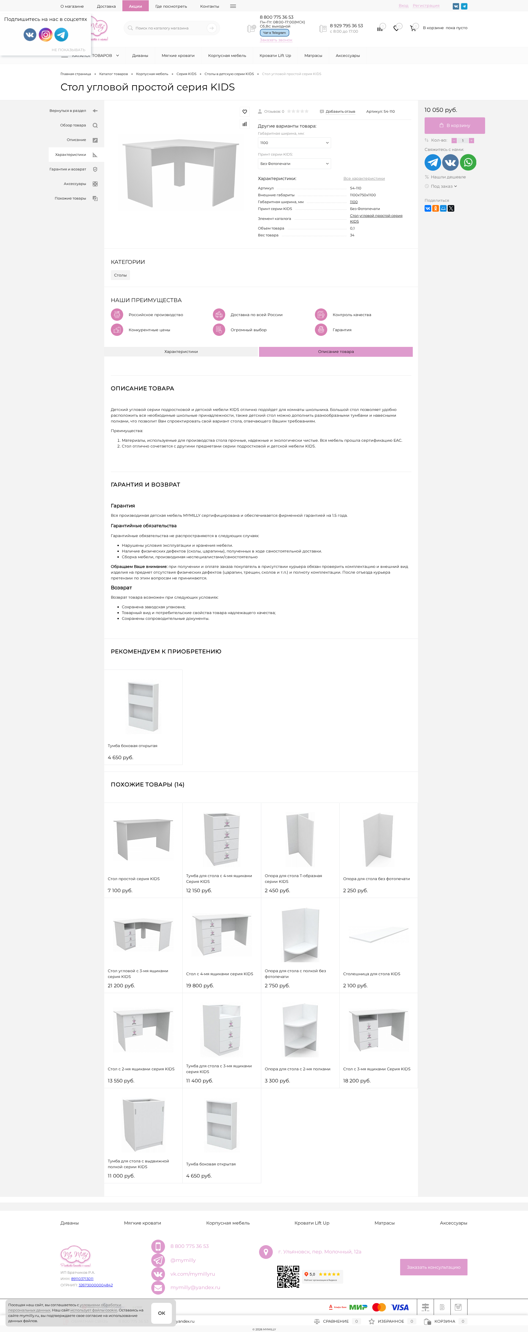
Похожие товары (70, 198)
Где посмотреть (171, 6)
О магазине (72, 6)
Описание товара (336, 351)
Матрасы (313, 55)
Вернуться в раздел (68, 110)
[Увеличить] (181, 172)
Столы (120, 275)
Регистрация (426, 5)
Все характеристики (364, 178)
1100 (354, 202)
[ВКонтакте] (428, 208)
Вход (403, 5)
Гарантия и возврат (68, 169)
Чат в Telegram (274, 33)
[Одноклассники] (435, 208)
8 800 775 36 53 (276, 17)
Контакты (209, 6)
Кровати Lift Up (275, 55)
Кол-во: (439, 140)
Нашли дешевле (448, 176)
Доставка (106, 6)
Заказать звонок (276, 39)
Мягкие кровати (178, 55)
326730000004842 (96, 1285)
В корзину (458, 125)
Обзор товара (73, 125)
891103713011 (82, 1278)
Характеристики (70, 154)
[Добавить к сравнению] (245, 124)
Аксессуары (348, 55)
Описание (76, 139)
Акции (135, 6)
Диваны (140, 55)
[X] (451, 208)
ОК (161, 1313)
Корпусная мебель (227, 55)
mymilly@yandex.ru (195, 1287)
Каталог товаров (92, 55)
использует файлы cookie (93, 1310)
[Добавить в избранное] (245, 112)
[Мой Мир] (443, 208)
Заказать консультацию (434, 1267)
